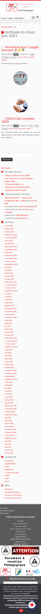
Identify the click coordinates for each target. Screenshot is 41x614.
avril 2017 (8, 447)
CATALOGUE (9, 461)
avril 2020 (8, 359)
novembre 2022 (11, 285)
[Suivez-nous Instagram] (9, 18)
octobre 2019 (10, 376)
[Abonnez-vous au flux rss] (2, 18)
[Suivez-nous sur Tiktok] (15, 18)
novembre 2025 (11, 238)
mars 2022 (9, 303)
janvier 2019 (9, 403)
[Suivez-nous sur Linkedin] (17, 18)
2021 (10, 27)
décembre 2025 (11, 235)
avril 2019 (8, 394)
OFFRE (7, 476)
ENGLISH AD (9, 470)
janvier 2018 (9, 426)
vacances (13, 57)
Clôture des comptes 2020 (18, 120)
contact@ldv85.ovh (20, 534)
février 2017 (9, 450)
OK (21, 611)
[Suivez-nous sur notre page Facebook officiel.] (7, 18)
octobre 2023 (10, 261)
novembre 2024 (11, 249)
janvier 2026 (9, 232)
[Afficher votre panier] (37, 17)
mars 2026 (9, 226)
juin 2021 (8, 326)
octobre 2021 (10, 314)
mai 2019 (8, 391)
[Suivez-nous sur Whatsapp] (24, 18)
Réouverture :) (23, 218)
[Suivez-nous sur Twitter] (5, 18)
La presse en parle (12, 473)
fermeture (5, 57)
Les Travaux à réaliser (7, 510)
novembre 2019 (10, 373)
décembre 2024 (11, 247)
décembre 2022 (11, 282)
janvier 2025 (9, 244)
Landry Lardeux (26, 129)
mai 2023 (8, 270)
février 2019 (9, 400)
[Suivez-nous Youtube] (11, 18)
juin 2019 (8, 388)
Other (7, 478)
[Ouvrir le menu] (33, 17)
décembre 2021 (11, 308)
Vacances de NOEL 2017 (28, 206)
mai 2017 (8, 444)
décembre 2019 (11, 370)
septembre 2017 (11, 438)
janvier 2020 (9, 367)
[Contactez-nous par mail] (22, 18)
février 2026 (9, 229)
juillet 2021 (8, 323)
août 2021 (8, 320)
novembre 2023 (11, 258)
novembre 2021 (10, 311)
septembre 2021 (11, 317)
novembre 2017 (10, 432)
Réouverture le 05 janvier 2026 (17, 187)
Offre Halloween (21, 215)
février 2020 (9, 364)
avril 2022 (8, 300)
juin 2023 (8, 267)
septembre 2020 (11, 347)
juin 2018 (8, 418)
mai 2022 (8, 297)
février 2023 (9, 276)
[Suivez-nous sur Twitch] (13, 18)
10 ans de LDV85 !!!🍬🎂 (14, 184)
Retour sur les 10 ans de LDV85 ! (17, 175)
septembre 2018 (11, 415)
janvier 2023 (9, 279)
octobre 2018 (10, 412)
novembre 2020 (11, 341)
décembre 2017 (11, 429)
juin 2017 (8, 441)
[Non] (38, 599)
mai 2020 (8, 356)
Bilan (30, 126)
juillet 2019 (8, 385)
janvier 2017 (9, 453)
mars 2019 (8, 397)
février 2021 (9, 332)
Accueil (4, 27)
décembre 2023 (11, 255)
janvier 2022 (9, 306)
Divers (16, 54)
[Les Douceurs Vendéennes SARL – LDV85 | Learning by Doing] (20, 7)
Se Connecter (4, 513)
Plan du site (4, 508)
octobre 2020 (10, 344)
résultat (4, 129)
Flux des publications (12, 492)
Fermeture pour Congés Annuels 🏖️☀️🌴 (20, 48)
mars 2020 (9, 362)
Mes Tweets (6, 168)
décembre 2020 (11, 338)
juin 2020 (8, 353)
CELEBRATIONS (10, 464)
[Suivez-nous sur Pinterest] (19, 18)
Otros (7, 481)
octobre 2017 (9, 435)
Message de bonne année (15, 190)
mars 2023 (9, 273)
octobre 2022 (10, 288)
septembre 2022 (11, 291)
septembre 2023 (11, 264)
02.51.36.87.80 (20, 531)
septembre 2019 (11, 379)
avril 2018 (8, 421)
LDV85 (36, 126)
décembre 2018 (11, 406)
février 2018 (9, 423)
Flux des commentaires (13, 495)
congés (31, 54)
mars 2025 (9, 241)
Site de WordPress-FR (13, 498)
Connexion (9, 489)
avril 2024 (8, 252)
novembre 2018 (10, 409)
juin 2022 (8, 294)
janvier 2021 (9, 335)
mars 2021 (8, 329)
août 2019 (8, 382)
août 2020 (8, 350)
